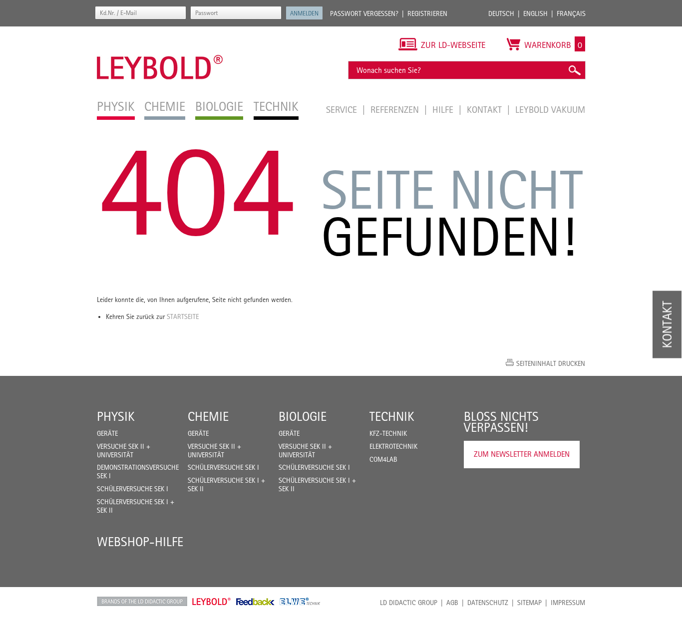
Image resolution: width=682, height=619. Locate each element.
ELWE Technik (300, 602)
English (535, 13)
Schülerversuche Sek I (132, 489)
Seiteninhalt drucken (550, 363)
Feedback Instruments (255, 602)
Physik (116, 416)
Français (571, 13)
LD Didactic (142, 602)
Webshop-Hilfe (140, 541)
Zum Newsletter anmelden (522, 454)
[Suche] (574, 70)
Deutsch (501, 13)
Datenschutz (487, 603)
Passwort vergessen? (364, 13)
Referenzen (395, 109)
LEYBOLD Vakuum (550, 109)
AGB (452, 603)
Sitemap (529, 603)
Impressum (568, 603)
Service (342, 109)
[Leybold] (160, 31)
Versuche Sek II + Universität (123, 450)
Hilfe (444, 109)
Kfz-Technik (388, 433)
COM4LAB (383, 459)
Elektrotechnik (393, 446)
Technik (391, 416)
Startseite (183, 316)
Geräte (107, 433)
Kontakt (485, 109)
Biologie (303, 416)
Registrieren (427, 13)
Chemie (208, 416)
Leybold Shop (211, 602)
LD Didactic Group (408, 603)
